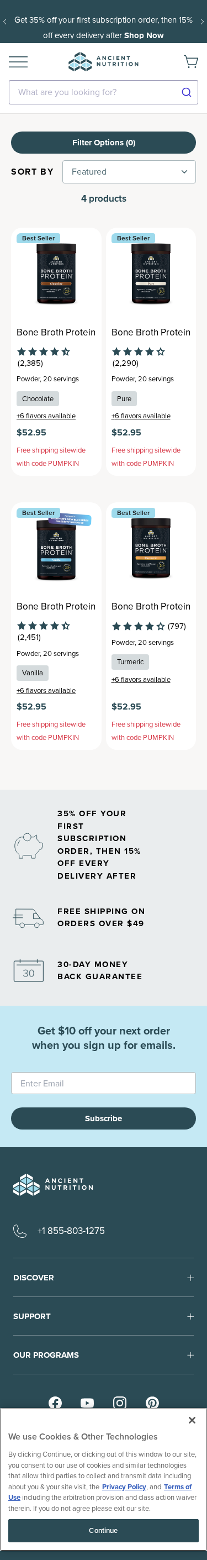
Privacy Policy (124, 1487)
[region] (103, 1479)
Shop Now (144, 35)
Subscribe (103, 1118)
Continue (103, 1530)
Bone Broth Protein (56, 332)
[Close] (192, 1420)
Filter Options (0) (103, 142)
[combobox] (103, 92)
